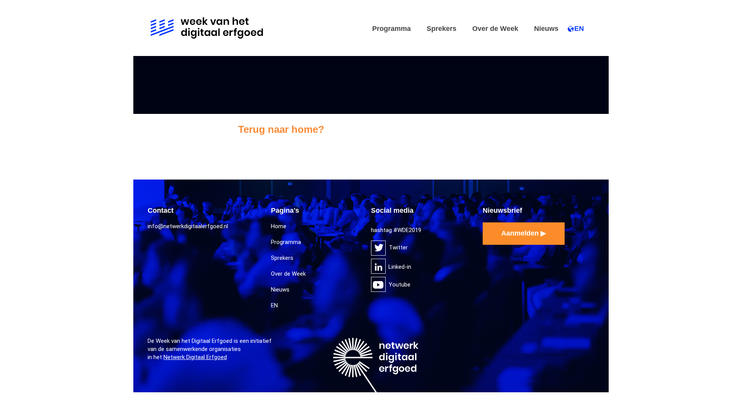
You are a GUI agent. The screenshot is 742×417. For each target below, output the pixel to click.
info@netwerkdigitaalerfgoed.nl (188, 226)
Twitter (378, 248)
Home (278, 226)
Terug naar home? (281, 129)
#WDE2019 (407, 230)
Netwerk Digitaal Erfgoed (195, 357)
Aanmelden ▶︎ (523, 233)
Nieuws (546, 28)
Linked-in (378, 266)
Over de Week (495, 28)
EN (579, 28)
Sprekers (441, 28)
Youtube (378, 284)
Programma (391, 28)
